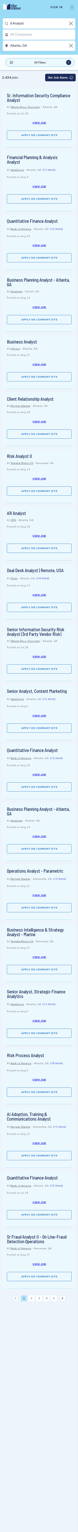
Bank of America (21, 229)
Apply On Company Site (39, 135)
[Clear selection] (71, 23)
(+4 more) (42, 578)
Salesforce (17, 170)
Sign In (56, 7)
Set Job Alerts (58, 77)
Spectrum (16, 291)
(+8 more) (56, 1063)
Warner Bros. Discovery (25, 107)
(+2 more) (56, 229)
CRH (13, 520)
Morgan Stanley (20, 406)
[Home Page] (14, 7)
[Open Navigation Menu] (72, 7)
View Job (39, 122)
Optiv (14, 578)
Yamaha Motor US (22, 463)
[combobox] (42, 23)
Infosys (15, 348)
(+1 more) (48, 170)
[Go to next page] (62, 1298)
